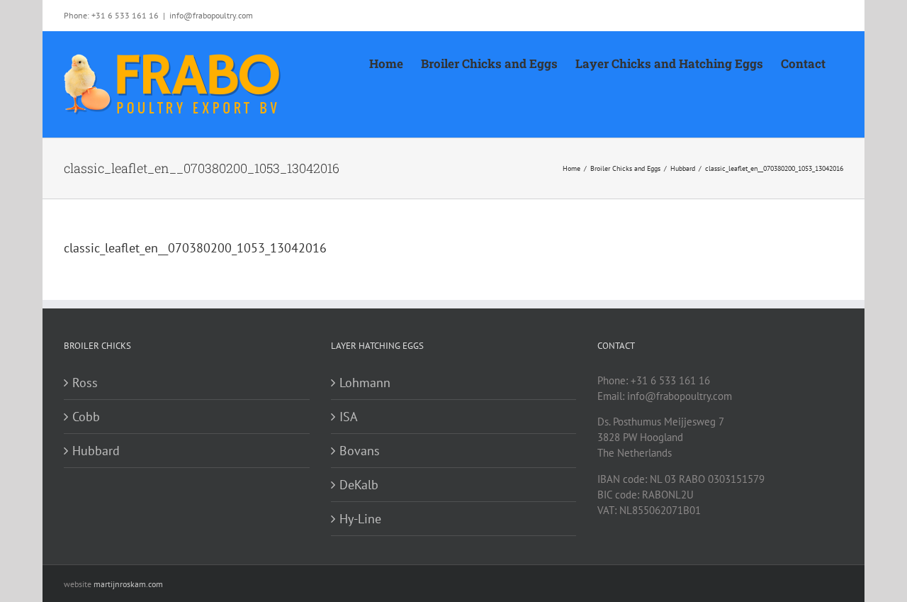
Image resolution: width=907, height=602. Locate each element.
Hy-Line (360, 519)
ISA (348, 416)
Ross (85, 382)
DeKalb (358, 484)
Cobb (86, 416)
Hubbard (96, 450)
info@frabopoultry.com (211, 15)
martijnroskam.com (128, 584)
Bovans (359, 450)
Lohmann (364, 382)
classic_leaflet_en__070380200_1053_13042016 (195, 248)
